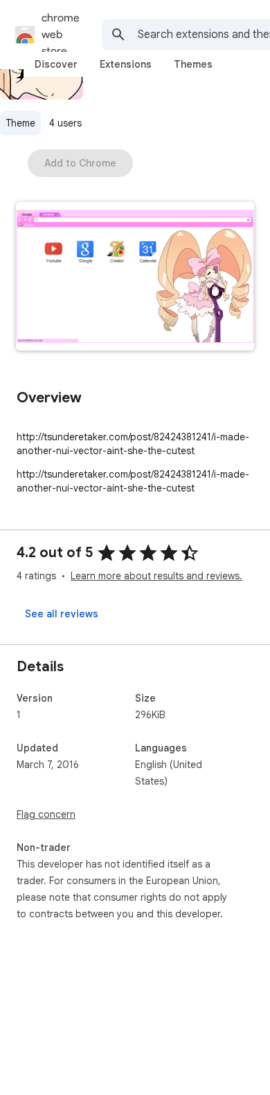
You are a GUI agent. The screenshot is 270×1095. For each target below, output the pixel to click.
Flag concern (46, 814)
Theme (20, 123)
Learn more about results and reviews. (156, 576)
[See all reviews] (62, 613)
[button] (135, 277)
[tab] (56, 64)
